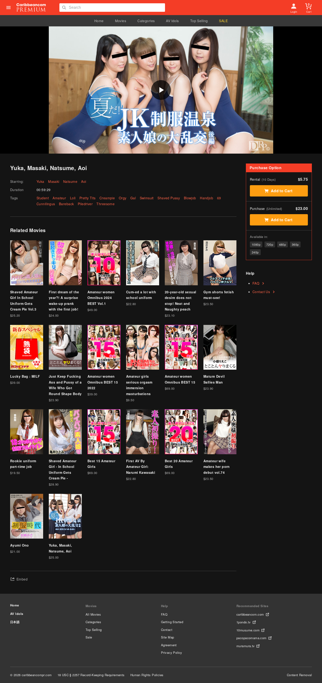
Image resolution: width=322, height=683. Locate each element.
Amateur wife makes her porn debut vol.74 (216, 466)
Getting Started (172, 622)
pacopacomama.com (251, 638)
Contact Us (261, 291)
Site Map (167, 637)
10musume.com (248, 630)
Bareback (66, 203)
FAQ (255, 283)
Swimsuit (147, 198)
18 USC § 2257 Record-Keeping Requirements (91, 675)
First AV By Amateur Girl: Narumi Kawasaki (140, 466)
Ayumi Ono (19, 545)
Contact (166, 629)
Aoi (83, 181)
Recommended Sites (252, 606)
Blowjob (190, 198)
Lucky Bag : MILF (25, 376)
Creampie (107, 198)
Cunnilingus (46, 203)
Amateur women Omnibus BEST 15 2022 (102, 382)
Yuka (40, 181)
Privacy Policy (171, 652)
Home (99, 20)
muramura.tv (245, 646)
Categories (146, 20)
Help (164, 606)
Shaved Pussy (168, 198)
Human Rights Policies (147, 675)
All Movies (93, 614)
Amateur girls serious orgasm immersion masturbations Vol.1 (139, 388)
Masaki (53, 181)
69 (219, 198)
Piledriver (85, 203)
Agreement (169, 645)
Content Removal (299, 675)
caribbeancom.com (250, 614)
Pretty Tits (87, 198)
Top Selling (199, 20)
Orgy (123, 198)
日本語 (15, 622)
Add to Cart (282, 190)
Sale (89, 637)
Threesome (105, 203)
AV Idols (172, 20)
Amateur (59, 198)
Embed (22, 579)
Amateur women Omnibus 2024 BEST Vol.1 (101, 298)
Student (43, 198)
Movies (120, 20)
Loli (73, 198)
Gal (133, 198)
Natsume (70, 181)
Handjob (206, 198)
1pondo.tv (243, 622)
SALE (223, 20)
